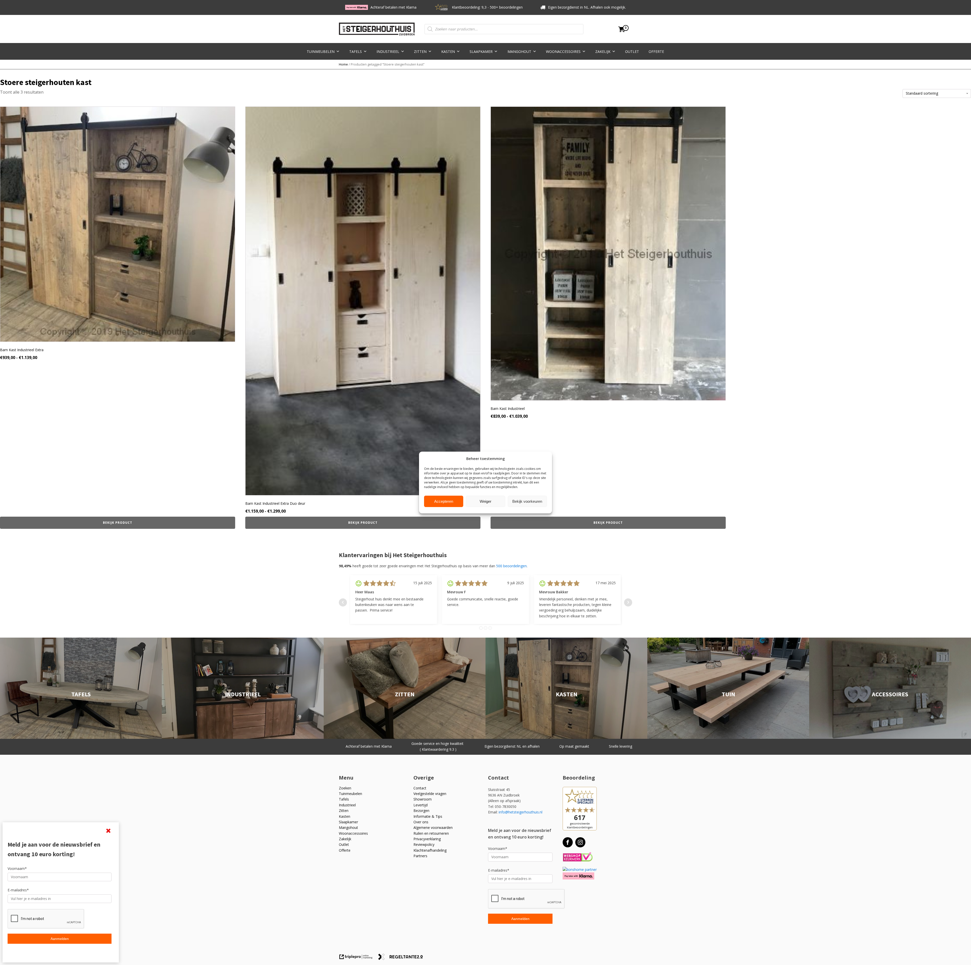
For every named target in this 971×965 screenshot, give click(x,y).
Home (343, 64)
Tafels (355, 51)
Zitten (420, 51)
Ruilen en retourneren (431, 833)
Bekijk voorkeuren (527, 501)
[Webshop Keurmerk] (578, 857)
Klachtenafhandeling (430, 850)
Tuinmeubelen (321, 51)
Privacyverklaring (427, 838)
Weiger (485, 501)
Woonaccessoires (563, 51)
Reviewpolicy (423, 844)
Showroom (422, 799)
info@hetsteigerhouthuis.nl (520, 812)
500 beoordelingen (511, 565)
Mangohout (519, 51)
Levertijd (420, 805)
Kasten (448, 51)
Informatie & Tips (427, 816)
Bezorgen (421, 810)
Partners (420, 855)
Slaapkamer (481, 51)
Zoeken (345, 788)
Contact (419, 788)
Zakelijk (602, 51)
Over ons (420, 822)
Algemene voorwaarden (433, 827)
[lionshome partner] (580, 869)
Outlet (632, 51)
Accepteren (443, 501)
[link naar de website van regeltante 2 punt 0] (402, 958)
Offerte (656, 51)
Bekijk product (117, 522)
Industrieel (388, 51)
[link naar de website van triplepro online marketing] (358, 958)
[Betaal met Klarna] (578, 875)
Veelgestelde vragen (429, 793)
